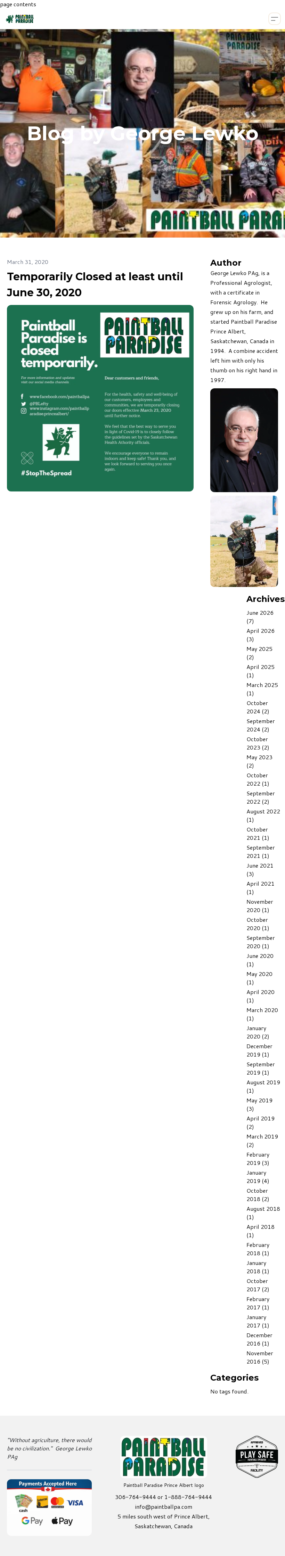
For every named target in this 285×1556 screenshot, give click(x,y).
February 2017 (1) (257, 1303)
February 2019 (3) (257, 1158)
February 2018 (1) (257, 1249)
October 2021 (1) (257, 833)
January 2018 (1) (257, 1267)
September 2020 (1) (260, 942)
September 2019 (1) (260, 1068)
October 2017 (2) (257, 1285)
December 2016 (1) (259, 1339)
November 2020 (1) (259, 905)
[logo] (30, 18)
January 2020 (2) (257, 1032)
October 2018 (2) (257, 1194)
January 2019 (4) (257, 1176)
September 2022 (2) (260, 797)
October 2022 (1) (257, 779)
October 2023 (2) (257, 743)
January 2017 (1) (257, 1321)
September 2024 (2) (260, 725)
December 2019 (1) (259, 1050)
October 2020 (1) (257, 924)
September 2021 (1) (260, 851)
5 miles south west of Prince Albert (162, 1516)
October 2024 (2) (257, 707)
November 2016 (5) (259, 1357)
